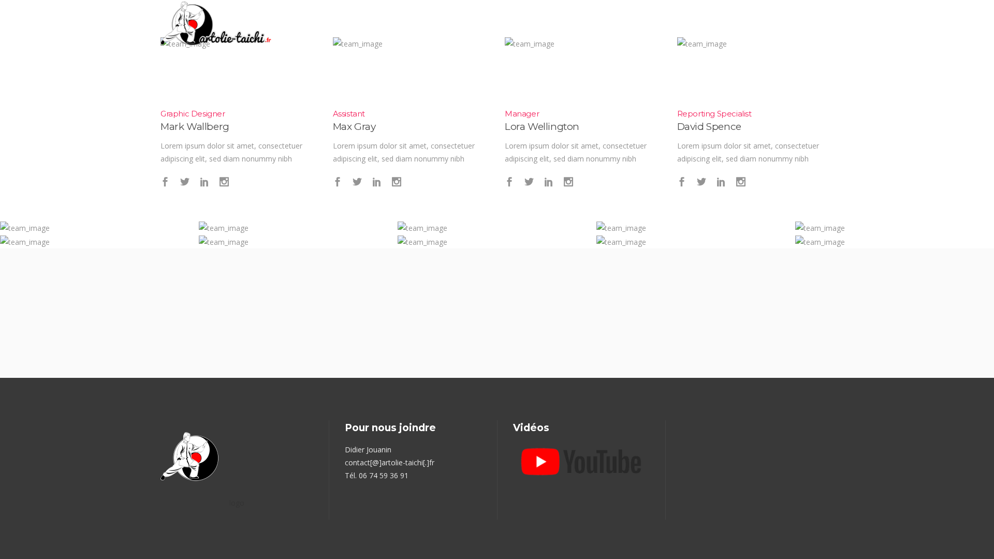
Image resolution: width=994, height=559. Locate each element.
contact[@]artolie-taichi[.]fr (389, 462)
